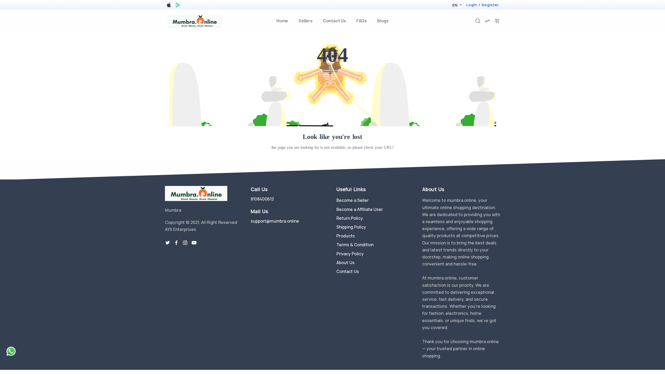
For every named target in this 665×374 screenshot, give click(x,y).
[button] (454, 5)
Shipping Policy (351, 227)
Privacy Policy (350, 254)
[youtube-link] (194, 243)
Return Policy (349, 218)
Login (471, 5)
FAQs (361, 21)
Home (282, 21)
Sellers (305, 21)
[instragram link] (185, 243)
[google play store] (178, 6)
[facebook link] (176, 243)
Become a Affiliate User (359, 209)
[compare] (487, 21)
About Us (345, 262)
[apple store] (169, 6)
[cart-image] (497, 21)
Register (490, 5)
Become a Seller (352, 200)
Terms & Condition (355, 245)
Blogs (383, 21)
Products (345, 236)
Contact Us (334, 21)
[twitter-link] (167, 243)
